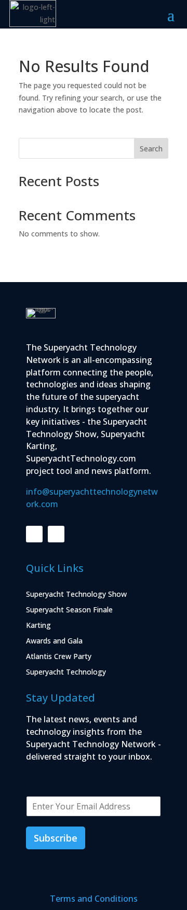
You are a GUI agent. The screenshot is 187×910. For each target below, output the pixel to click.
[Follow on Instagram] (56, 534)
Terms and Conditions (94, 898)
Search (151, 148)
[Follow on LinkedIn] (34, 534)
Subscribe (55, 838)
